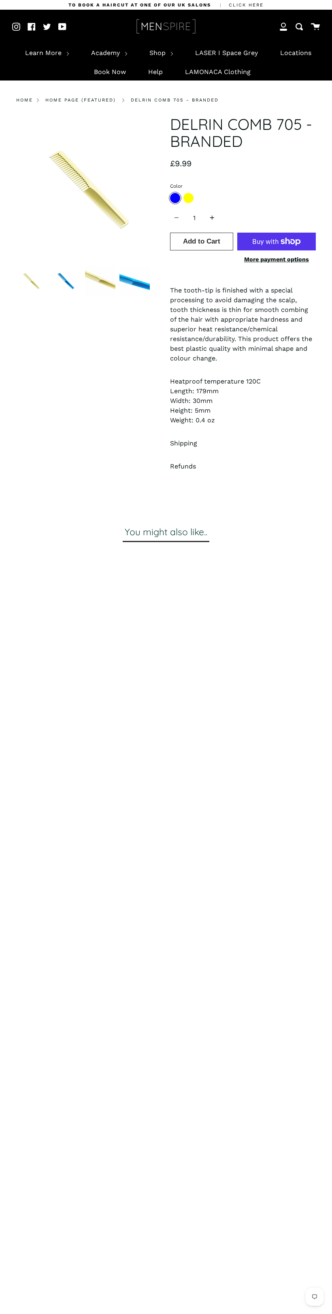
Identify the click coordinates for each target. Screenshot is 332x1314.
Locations (295, 53)
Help (155, 72)
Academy (106, 53)
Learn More (44, 53)
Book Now (110, 72)
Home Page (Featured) (80, 100)
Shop (158, 53)
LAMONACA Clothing (218, 72)
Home (24, 100)
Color (176, 186)
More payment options (276, 259)
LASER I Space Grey (226, 53)
